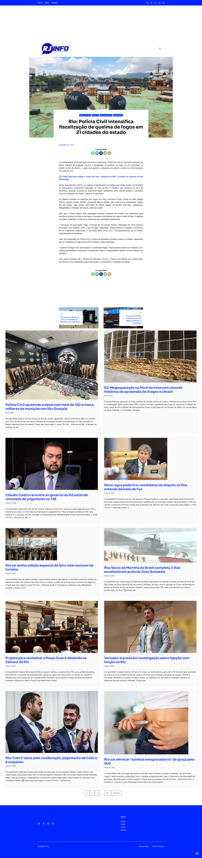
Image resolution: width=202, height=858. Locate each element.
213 (107, 793)
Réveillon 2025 (106, 115)
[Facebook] (97, 153)
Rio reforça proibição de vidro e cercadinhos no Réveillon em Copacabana (70, 319)
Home (123, 821)
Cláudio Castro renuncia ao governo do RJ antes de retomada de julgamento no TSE (46, 497)
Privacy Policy (144, 846)
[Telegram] (105, 153)
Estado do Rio (85, 115)
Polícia (95, 115)
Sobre (40, 3)
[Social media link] (147, 3)
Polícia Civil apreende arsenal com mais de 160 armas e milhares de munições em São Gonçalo (49, 407)
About (123, 824)
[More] (109, 153)
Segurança (118, 115)
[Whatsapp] (93, 153)
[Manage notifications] (197, 853)
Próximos (116, 793)
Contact (54, 3)
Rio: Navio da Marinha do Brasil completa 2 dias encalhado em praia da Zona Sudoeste (142, 570)
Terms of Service (158, 846)
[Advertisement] (101, 23)
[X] (101, 153)
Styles (47, 3)
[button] (159, 48)
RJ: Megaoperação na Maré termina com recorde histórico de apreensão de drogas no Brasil (143, 390)
